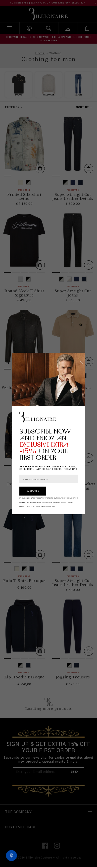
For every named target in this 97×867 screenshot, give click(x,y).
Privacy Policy (63, 498)
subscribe (33, 491)
